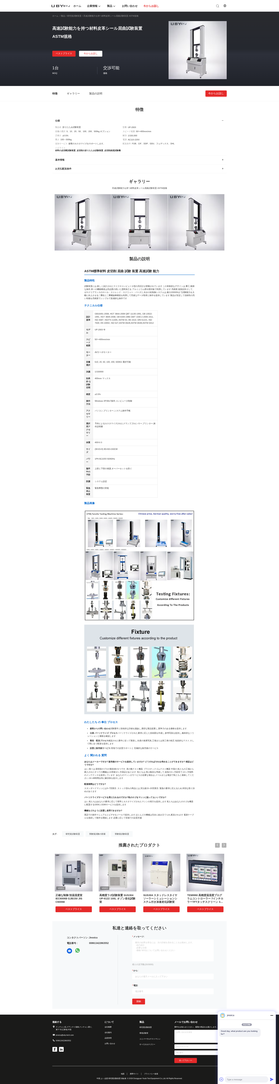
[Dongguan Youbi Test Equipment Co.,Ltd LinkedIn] (61, 1049)
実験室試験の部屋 (97, 834)
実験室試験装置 (122, 834)
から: (135, 970)
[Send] (271, 1079)
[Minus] (271, 1015)
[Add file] (221, 1079)
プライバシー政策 (151, 1074)
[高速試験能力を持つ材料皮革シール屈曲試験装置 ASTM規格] (198, 50)
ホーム (55, 16)
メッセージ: (138, 936)
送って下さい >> (185, 1060)
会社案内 (108, 1032)
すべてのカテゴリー (147, 1044)
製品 (63, 16)
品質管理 (108, 1038)
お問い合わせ (110, 1044)
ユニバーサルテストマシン (150, 1039)
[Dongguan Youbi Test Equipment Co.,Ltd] (61, 5)
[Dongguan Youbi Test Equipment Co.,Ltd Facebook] (55, 1049)
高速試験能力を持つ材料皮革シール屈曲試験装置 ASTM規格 (160, 898)
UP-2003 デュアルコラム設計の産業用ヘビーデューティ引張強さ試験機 (116, 898)
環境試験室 (144, 1033)
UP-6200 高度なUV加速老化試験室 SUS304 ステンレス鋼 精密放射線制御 (205, 898)
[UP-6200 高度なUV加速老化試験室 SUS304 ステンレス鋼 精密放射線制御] (205, 872)
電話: (135, 985)
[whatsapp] (77, 951)
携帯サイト (134, 1074)
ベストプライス (64, 53)
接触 (138, 1001)
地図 (122, 1074)
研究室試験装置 (74, 16)
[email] (69, 951)
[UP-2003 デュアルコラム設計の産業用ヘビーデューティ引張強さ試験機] (117, 872)
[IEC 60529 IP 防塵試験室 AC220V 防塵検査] (74, 872)
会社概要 (108, 1027)
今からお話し (91, 53)
